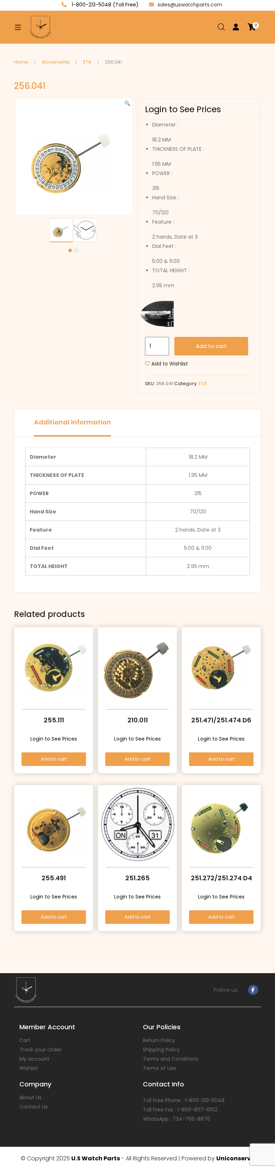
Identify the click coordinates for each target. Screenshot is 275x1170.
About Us (30, 1097)
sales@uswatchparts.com (190, 4)
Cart (24, 1040)
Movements (55, 62)
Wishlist (28, 1068)
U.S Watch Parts (95, 1158)
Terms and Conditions (170, 1058)
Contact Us (33, 1106)
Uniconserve (235, 1158)
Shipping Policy (161, 1049)
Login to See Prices (183, 109)
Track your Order (40, 1049)
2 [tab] (76, 250)
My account (34, 1058)
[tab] (72, 423)
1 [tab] (70, 250)
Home (21, 62)
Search (222, 27)
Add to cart (211, 346)
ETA (87, 62)
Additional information (72, 422)
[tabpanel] (61, 230)
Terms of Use (159, 1068)
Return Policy (159, 1040)
